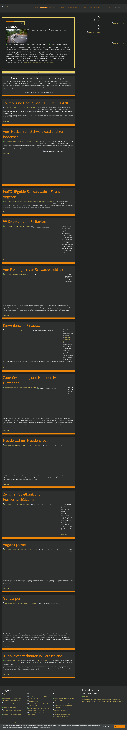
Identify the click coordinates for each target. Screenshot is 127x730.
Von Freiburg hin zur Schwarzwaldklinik (33, 269)
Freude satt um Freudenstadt (25, 440)
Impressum (4, 722)
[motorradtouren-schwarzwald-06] (58, 44)
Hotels (61, 7)
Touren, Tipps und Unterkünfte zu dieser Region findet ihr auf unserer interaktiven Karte (38, 72)
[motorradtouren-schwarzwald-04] (15, 44)
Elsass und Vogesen (19, 23)
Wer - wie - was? (95, 7)
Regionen (43, 7)
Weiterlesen (6, 121)
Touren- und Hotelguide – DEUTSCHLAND (36, 103)
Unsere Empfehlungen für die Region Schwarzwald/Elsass (38, 92)
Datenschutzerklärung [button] (44, 727)
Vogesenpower (14, 544)
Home (36, 7)
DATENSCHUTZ (121, 2)
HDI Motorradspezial (43, 660)
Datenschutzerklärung (13, 722)
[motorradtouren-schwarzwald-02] (36, 30)
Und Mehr (84, 7)
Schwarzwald (10, 23)
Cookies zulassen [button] (119, 726)
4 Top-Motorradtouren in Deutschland (32, 656)
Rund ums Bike (72, 7)
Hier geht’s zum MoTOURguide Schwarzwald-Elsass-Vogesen (38, 62)
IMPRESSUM (113, 2)
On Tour (52, 7)
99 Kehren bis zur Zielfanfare (25, 221)
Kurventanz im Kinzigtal (21, 325)
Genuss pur (11, 598)
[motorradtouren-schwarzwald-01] (16, 36)
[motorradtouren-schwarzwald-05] (36, 44)
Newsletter (109, 7)
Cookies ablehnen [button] (107, 726)
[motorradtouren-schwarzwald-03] (58, 30)
